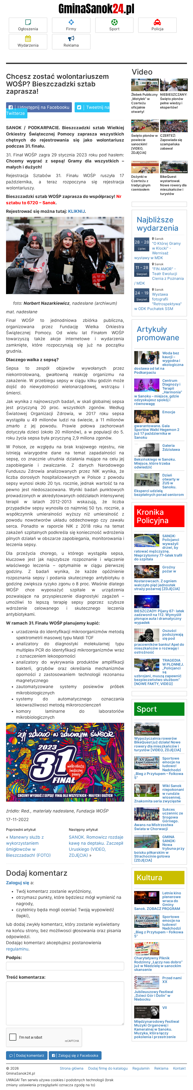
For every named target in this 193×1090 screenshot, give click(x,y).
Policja (157, 28)
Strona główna (71, 1068)
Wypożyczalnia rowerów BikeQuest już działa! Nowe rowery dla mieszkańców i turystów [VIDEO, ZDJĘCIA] (157, 744)
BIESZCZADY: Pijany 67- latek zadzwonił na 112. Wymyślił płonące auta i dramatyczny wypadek (159, 617)
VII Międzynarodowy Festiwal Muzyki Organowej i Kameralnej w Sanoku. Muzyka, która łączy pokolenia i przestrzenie (156, 1022)
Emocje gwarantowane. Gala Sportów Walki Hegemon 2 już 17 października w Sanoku (156, 424)
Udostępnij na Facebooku (42, 107)
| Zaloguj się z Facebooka (76, 1055)
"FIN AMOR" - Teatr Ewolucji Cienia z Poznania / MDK (159, 274)
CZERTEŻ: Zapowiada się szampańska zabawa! (171, 141)
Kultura (149, 877)
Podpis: (14, 957)
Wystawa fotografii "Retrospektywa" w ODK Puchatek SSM (158, 299)
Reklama (71, 45)
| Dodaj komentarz (28, 1055)
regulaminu (17, 948)
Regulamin (141, 1068)
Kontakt (179, 1068)
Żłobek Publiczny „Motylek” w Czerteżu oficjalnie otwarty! (144, 103)
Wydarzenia (28, 45)
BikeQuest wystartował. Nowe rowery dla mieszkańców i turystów (173, 185)
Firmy (71, 28)
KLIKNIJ (76, 211)
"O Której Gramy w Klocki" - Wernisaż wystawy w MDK (157, 248)
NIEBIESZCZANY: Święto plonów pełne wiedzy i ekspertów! (173, 100)
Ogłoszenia (28, 28)
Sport (114, 28)
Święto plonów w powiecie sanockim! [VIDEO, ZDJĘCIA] (144, 144)
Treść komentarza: (25, 977)
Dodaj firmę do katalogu (108, 1068)
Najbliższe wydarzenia (157, 223)
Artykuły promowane (158, 333)
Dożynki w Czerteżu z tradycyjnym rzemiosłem (141, 183)
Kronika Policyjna (153, 516)
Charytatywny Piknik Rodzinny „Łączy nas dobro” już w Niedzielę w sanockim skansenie (158, 964)
